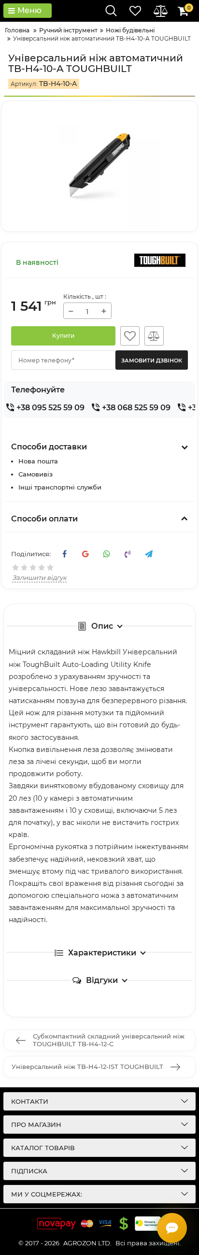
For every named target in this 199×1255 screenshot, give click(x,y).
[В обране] (130, 336)
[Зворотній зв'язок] (172, 1228)
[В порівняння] (154, 336)
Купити (63, 335)
